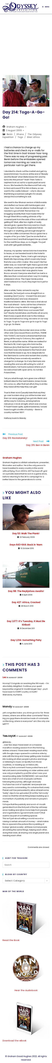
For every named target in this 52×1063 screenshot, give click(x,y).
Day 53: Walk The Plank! (26, 533)
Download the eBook (14, 1040)
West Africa (33, 137)
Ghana (20, 134)
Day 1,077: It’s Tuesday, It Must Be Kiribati (26, 623)
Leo (4, 677)
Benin (10, 134)
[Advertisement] (26, 42)
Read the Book (11, 940)
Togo (20, 137)
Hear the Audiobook (26, 990)
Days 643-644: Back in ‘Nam (26, 544)
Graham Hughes (15, 126)
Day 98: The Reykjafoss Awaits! (26, 591)
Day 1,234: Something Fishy (26, 640)
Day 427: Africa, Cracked (26, 602)
